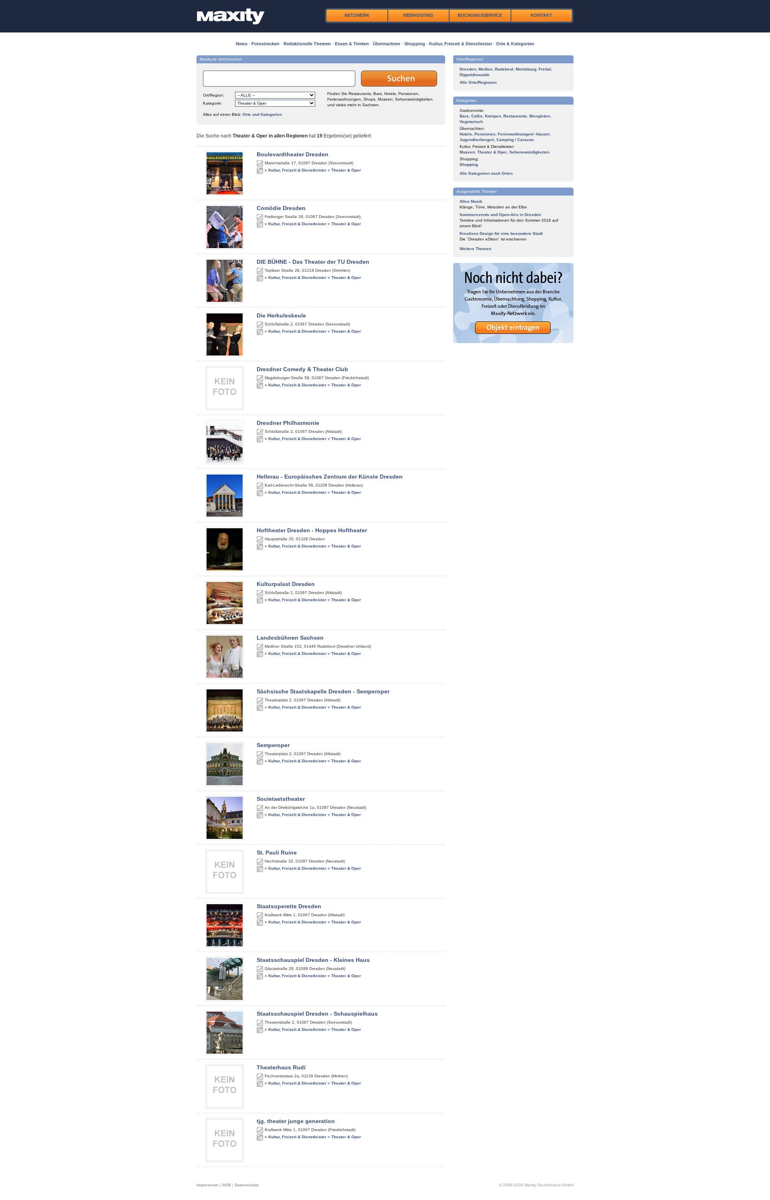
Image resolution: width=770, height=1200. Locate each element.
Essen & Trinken (352, 43)
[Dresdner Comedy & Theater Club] (224, 409)
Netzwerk (356, 15)
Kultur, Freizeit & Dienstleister (460, 43)
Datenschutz (247, 1185)
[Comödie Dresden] (224, 248)
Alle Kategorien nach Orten (486, 173)
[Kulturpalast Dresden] (224, 623)
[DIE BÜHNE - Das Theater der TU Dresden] (224, 301)
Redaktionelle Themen (307, 43)
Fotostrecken (265, 43)
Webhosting (418, 15)
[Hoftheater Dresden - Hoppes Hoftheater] (224, 570)
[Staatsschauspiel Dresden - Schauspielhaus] (224, 1053)
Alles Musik (471, 201)
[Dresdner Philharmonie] (224, 462)
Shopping (414, 43)
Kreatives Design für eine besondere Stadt (501, 233)
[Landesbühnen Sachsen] (224, 677)
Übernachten (386, 43)
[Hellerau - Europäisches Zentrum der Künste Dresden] (224, 516)
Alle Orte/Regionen (478, 82)
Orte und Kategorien (262, 114)
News (241, 43)
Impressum (208, 1185)
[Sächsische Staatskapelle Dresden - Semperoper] (224, 731)
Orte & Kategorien (515, 43)
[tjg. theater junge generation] (224, 1161)
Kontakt (541, 15)
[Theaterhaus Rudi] (224, 1107)
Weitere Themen (475, 248)
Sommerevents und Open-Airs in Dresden (500, 214)
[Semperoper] (224, 785)
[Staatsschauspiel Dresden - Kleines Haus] (224, 999)
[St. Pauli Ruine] (224, 892)
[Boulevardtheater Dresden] (224, 194)
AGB (226, 1185)
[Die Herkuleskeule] (224, 355)
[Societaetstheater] (224, 838)
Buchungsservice (480, 15)
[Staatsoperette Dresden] (224, 946)
